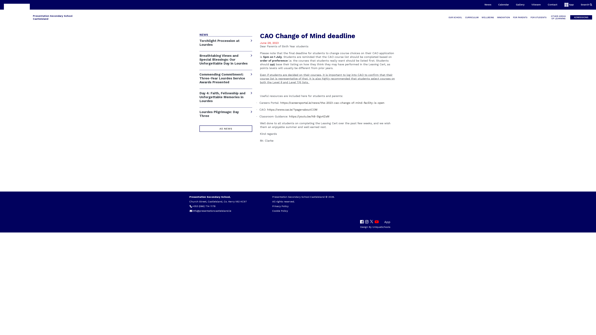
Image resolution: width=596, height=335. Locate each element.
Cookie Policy (280, 210)
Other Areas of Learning (558, 17)
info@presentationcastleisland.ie (211, 210)
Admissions (581, 17)
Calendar (503, 4)
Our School (455, 17)
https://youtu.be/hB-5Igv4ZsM (309, 116)
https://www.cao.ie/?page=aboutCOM (292, 109)
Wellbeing (488, 17)
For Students (538, 17)
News (487, 4)
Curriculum (472, 17)
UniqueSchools (381, 227)
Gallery (520, 4)
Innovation (503, 17)
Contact (552, 4)
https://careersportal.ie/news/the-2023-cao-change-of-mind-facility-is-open (332, 102)
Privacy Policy (280, 206)
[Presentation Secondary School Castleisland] (17, 17)
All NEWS (225, 128)
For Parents (520, 17)
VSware (536, 4)
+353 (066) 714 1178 (203, 206)
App (571, 4)
